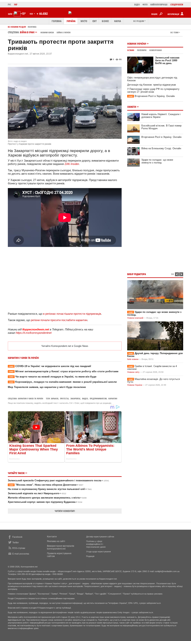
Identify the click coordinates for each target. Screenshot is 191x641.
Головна (56, 21)
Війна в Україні (64, 32)
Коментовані (155, 50)
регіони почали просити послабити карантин (59, 320)
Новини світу (133, 372)
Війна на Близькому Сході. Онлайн (161, 148)
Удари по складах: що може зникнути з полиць (157, 161)
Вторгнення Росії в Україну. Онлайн (151, 96)
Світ (94, 21)
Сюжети (131, 107)
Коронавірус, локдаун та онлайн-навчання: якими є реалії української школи (63, 381)
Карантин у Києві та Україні (30, 398)
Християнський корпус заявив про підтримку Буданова (45, 502)
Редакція (90, 556)
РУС (9, 4)
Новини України (136, 43)
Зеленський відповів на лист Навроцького (37, 493)
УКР (15, 4)
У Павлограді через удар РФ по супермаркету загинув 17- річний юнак (153, 90)
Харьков (54, 398)
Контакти (52, 536)
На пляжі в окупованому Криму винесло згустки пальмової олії (50, 489)
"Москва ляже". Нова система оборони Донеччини (46, 484)
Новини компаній (135, 318)
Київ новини (132, 359)
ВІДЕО (137, 4)
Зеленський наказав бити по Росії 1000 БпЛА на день (167, 60)
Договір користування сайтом (100, 536)
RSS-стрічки (18, 548)
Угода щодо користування (98, 551)
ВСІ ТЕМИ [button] (174, 32)
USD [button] (31, 13)
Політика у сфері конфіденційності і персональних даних (96, 544)
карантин (112, 398)
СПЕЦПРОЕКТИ (176, 4)
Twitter (15, 542)
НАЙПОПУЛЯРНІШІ (158, 4)
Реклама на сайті (56, 541)
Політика (32, 26)
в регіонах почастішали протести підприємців (72, 313)
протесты (64, 398)
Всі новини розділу (17, 26)
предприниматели (98, 398)
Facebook (17, 537)
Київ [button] (10, 14)
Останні (130, 50)
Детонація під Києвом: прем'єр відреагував (151, 84)
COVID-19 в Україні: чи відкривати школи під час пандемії (50, 366)
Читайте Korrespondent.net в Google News (64, 346)
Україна (71, 21)
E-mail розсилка (20, 553)
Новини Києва (47, 32)
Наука (117, 21)
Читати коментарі (65, 511)
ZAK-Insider (72, 163)
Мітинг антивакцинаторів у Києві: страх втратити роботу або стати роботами (63, 371)
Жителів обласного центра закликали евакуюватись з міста (47, 497)
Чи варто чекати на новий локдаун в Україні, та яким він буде (52, 376)
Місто (84, 21)
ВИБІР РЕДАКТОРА (136, 274)
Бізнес (105, 21)
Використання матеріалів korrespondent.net (60, 547)
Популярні (141, 50)
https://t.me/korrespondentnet (33, 332)
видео (85, 398)
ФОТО (145, 4)
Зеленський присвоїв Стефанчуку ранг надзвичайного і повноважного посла (58, 480)
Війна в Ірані (45, 32)
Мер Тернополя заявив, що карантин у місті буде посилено (47, 386)
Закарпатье (75, 398)
